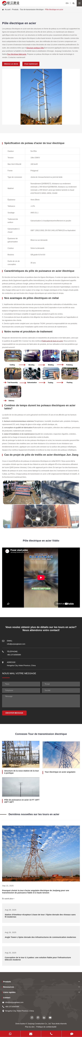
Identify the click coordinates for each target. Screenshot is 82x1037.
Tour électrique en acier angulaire (60, 772)
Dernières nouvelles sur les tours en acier (34, 814)
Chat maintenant (31, 64)
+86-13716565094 (12, 1007)
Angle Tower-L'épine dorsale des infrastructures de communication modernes (40, 937)
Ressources (8, 987)
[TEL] (51, 1034)
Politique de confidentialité (46, 1027)
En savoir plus (7, 899)
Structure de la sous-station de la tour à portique (21, 772)
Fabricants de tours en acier (52, 341)
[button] (36, 122)
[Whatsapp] (10, 1034)
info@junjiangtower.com (14, 1002)
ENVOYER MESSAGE (14, 713)
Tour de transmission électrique (32, 9)
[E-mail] (30, 1034)
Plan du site (29, 1027)
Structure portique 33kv (35, 48)
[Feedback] (72, 1034)
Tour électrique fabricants (16, 54)
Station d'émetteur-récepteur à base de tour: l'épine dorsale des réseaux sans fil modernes (40, 916)
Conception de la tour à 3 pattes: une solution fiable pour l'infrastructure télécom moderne (38, 958)
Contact (6, 998)
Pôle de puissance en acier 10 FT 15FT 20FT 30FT (21, 801)
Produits (15, 9)
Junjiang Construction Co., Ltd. (39, 1024)
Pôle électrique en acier (54, 9)
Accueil (7, 9)
